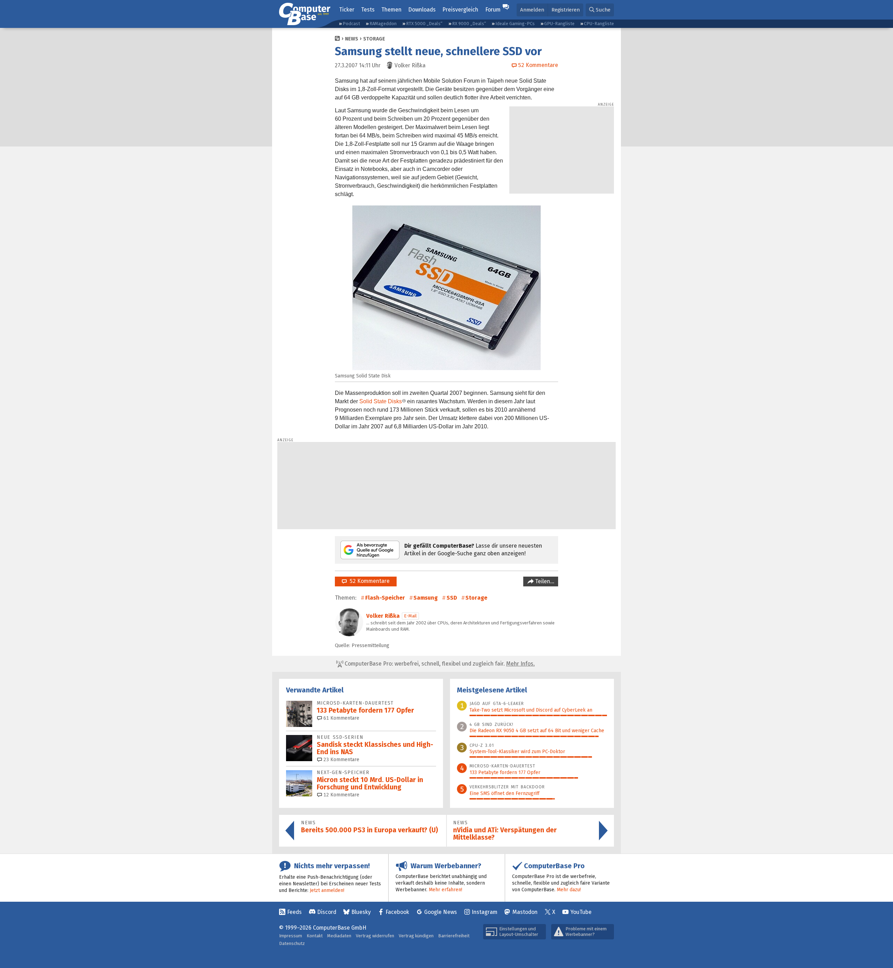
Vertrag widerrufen (375, 935)
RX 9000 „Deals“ (469, 23)
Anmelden (532, 10)
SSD (451, 597)
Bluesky (361, 912)
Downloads (422, 9)
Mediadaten (339, 935)
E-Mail (410, 615)
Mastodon (525, 912)
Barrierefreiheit (454, 935)
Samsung (425, 597)
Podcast (351, 23)
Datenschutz (292, 943)
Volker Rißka (383, 616)
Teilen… (544, 581)
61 (340, 718)
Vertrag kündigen (416, 935)
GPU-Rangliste (559, 23)
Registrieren (565, 10)
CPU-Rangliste (599, 23)
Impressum (290, 935)
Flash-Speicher (385, 597)
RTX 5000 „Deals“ (424, 23)
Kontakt (315, 935)
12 (340, 795)
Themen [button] (391, 9)
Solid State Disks (380, 401)
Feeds (294, 912)
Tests (368, 9)
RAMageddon (383, 23)
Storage (374, 39)
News (351, 39)
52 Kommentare (368, 581)
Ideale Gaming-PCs (515, 23)
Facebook (397, 912)
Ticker (346, 9)
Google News (440, 912)
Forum (493, 9)
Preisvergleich (460, 9)
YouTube (581, 912)
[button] (600, 9)
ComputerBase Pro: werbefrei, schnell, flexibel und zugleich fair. (439, 663)
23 (340, 760)
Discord (326, 912)
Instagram (484, 912)
